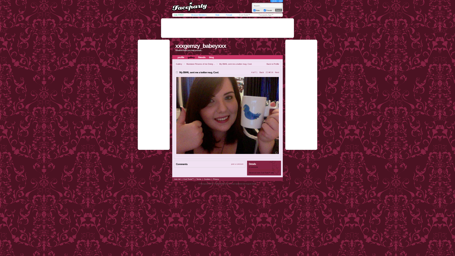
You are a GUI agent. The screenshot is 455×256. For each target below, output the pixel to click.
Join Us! (177, 179)
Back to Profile (273, 64)
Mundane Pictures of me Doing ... (200, 64)
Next (277, 72)
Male (217, 15)
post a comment (237, 164)
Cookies (207, 179)
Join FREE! (179, 15)
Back (261, 72)
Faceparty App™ (266, 15)
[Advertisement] (227, 28)
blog (211, 57)
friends (201, 57)
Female (229, 15)
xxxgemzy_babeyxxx (200, 46)
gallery (191, 57)
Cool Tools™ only (267, 173)
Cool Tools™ (244, 15)
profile (181, 57)
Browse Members (199, 15)
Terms (198, 179)
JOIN (280, 1)
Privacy (216, 179)
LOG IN (274, 1)
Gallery (179, 64)
